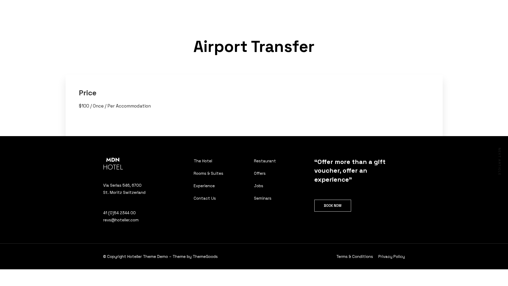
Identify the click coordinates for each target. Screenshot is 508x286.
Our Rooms (178, 9)
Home (153, 9)
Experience (211, 9)
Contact (238, 9)
